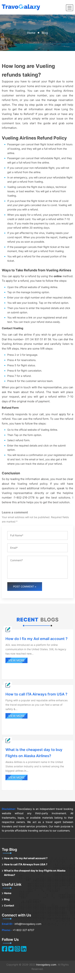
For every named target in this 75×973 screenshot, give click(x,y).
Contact (9, 905)
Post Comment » (24, 586)
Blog (7, 899)
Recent (27, 620)
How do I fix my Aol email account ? (26, 858)
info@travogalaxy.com (28, 923)
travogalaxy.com (46, 964)
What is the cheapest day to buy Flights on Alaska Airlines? (34, 872)
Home (31, 33)
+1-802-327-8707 (23, 930)
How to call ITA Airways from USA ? (25, 864)
